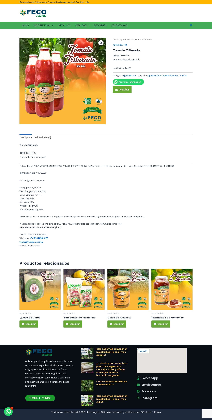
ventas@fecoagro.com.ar (31, 242)
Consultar (124, 89)
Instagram (149, 398)
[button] (52, 25)
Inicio (25, 25)
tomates (183, 75)
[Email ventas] (138, 384)
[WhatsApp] (138, 378)
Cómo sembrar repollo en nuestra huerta (111, 383)
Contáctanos (119, 25)
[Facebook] (138, 391)
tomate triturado (170, 75)
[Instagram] (138, 397)
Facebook (149, 391)
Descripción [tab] (25, 137)
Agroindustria (126, 39)
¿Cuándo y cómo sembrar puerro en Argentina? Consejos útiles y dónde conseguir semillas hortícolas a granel (111, 369)
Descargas (100, 25)
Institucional (42, 25)
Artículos (64, 25)
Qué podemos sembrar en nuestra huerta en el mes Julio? (111, 399)
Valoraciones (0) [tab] (43, 137)
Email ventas (151, 385)
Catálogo (80, 25)
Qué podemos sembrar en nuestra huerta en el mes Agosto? (111, 352)
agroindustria (154, 75)
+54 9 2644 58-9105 (39, 238)
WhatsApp (150, 378)
